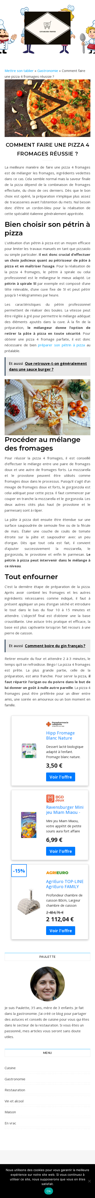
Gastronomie (47, 70)
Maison (10, 1112)
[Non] (89, 1181)
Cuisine (10, 1067)
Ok (49, 1191)
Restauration (15, 1090)
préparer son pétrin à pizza (61, 345)
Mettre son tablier (19, 70)
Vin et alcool (14, 1101)
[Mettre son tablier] (47, 28)
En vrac (10, 1123)
